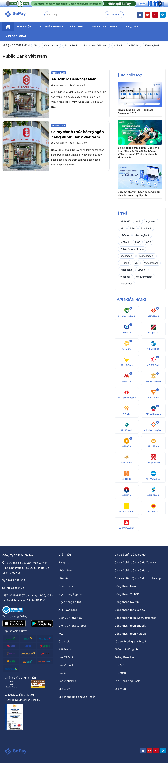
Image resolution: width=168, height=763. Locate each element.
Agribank (151, 221)
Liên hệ (62, 578)
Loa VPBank (66, 665)
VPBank (142, 269)
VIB (136, 262)
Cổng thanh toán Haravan (131, 633)
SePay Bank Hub (125, 657)
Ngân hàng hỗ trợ (69, 602)
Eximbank (146, 228)
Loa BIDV (64, 688)
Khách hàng (65, 570)
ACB (138, 221)
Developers (65, 586)
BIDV (132, 228)
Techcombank (146, 255)
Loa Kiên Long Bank (127, 681)
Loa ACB (63, 673)
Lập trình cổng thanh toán (131, 641)
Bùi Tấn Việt (80, 85)
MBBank (124, 242)
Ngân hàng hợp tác (70, 594)
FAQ (60, 633)
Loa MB (119, 665)
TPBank (124, 262)
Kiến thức (77, 26)
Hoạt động (25, 26)
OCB (148, 242)
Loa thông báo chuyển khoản (76, 696)
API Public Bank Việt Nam (73, 79)
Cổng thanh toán (125, 586)
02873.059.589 (15, 580)
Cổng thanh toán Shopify (131, 625)
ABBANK (133, 45)
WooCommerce (144, 276)
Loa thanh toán (103, 26)
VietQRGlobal (16, 36)
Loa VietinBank (67, 681)
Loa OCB (120, 673)
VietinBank (126, 269)
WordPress (126, 283)
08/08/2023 (60, 85)
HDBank (118, 45)
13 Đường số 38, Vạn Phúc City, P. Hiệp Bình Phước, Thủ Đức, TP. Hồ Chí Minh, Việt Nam (26, 567)
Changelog (65, 641)
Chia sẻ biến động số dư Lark (133, 570)
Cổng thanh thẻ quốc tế (130, 609)
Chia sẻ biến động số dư (130, 554)
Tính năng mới (58, 126)
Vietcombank (51, 45)
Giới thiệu (64, 554)
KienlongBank (152, 45)
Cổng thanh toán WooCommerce (135, 617)
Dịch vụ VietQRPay (70, 617)
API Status (65, 649)
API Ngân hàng (51, 26)
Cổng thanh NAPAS (127, 602)
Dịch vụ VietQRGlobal (72, 625)
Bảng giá (64, 562)
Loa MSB (120, 688)
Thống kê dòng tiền (127, 649)
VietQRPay (131, 26)
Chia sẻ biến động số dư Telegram (136, 562)
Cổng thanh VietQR (127, 594)
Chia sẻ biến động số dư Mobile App (138, 578)
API (35, 45)
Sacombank (71, 45)
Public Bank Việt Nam (95, 45)
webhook (125, 276)
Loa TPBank (66, 657)
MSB (137, 242)
